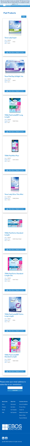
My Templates (14, 409)
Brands (3, 409)
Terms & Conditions (23, 404)
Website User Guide (23, 412)
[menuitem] (15, 438)
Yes (16, 4)
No (17, 4)
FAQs (3, 412)
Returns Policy (22, 415)
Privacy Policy (22, 407)
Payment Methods (23, 418)
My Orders (13, 407)
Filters (23, 16)
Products (4, 407)
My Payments (14, 412)
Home (3, 404)
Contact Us (21, 409)
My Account (13, 404)
